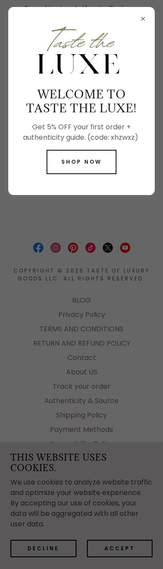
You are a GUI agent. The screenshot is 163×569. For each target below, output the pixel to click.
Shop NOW (81, 161)
